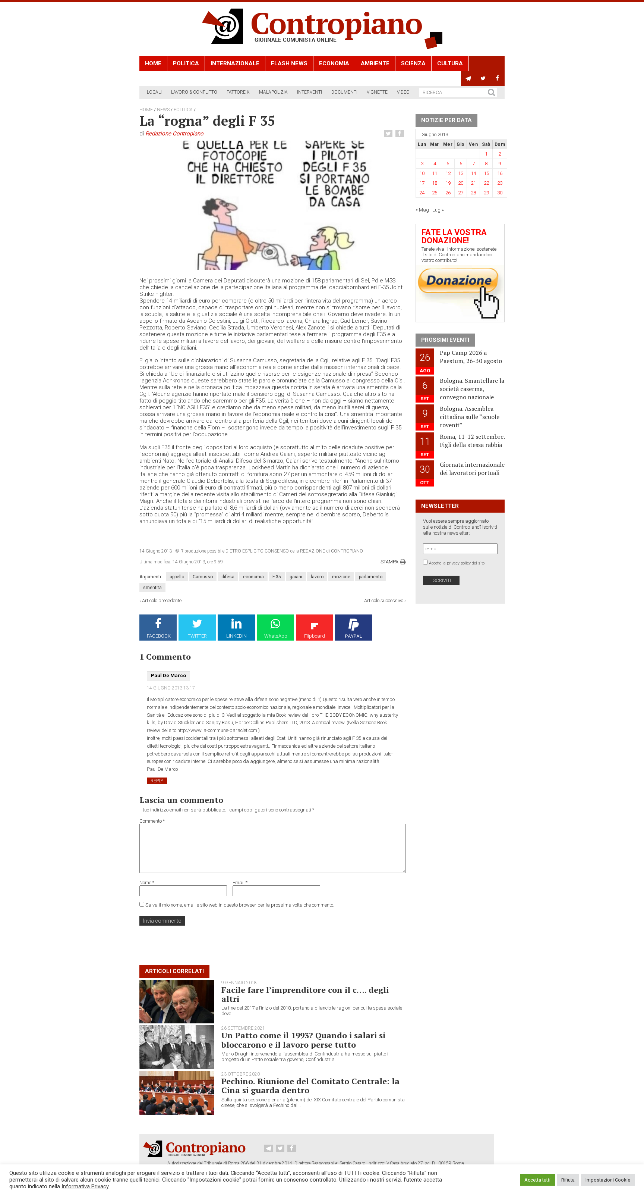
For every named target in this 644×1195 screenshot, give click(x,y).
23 (499, 183)
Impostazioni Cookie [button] (607, 1180)
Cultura (450, 63)
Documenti (344, 92)
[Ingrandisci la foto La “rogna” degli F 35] (272, 205)
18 (434, 183)
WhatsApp (275, 636)
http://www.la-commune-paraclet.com (217, 730)
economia (253, 576)
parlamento (370, 576)
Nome (146, 882)
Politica (186, 63)
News (163, 109)
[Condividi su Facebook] (400, 134)
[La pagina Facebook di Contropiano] (497, 78)
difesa (227, 576)
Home (153, 63)
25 (434, 192)
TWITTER (197, 636)
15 (486, 173)
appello (177, 576)
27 (460, 192)
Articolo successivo (383, 600)
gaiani (296, 576)
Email (240, 882)
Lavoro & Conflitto (194, 92)
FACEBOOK (159, 636)
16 (499, 173)
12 (448, 173)
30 (499, 192)
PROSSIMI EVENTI (445, 340)
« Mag (422, 210)
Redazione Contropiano (174, 133)
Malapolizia (273, 92)
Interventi (309, 92)
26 (448, 192)
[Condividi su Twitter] (389, 134)
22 (486, 183)
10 (421, 173)
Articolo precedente (161, 600)
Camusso (203, 576)
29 (486, 192)
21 (473, 183)
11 (434, 173)
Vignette (377, 92)
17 (421, 183)
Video (403, 92)
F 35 (276, 576)
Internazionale (235, 63)
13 (460, 173)
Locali (154, 92)
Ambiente (375, 63)
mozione (341, 576)
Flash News (289, 63)
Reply (157, 780)
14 (473, 173)
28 (473, 192)
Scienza (413, 63)
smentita (152, 587)
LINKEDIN (236, 636)
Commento (152, 821)
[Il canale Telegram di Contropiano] (468, 78)
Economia (334, 63)
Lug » (438, 210)
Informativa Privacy (85, 1186)
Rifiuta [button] (568, 1180)
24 (421, 192)
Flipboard (314, 636)
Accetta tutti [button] (537, 1180)
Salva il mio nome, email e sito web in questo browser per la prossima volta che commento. (239, 905)
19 (448, 183)
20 (460, 183)
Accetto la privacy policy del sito (456, 563)
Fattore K (238, 92)
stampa (389, 561)
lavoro (317, 576)
